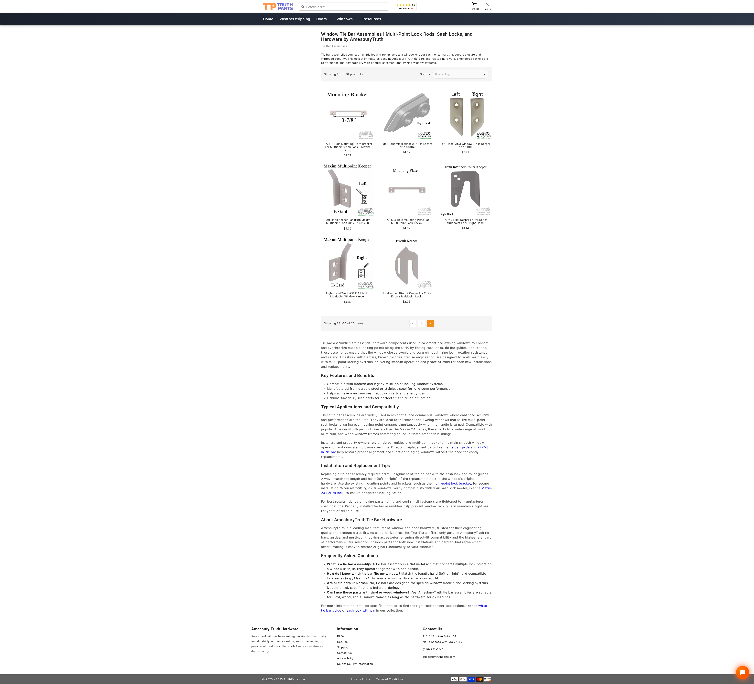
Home (268, 19)
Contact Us (344, 652)
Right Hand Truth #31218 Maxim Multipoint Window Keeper (347, 295)
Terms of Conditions (390, 679)
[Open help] (742, 672)
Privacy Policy (360, 679)
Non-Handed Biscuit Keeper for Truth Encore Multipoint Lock (406, 295)
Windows (345, 19)
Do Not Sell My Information (355, 663)
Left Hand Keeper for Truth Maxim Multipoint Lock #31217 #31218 (347, 221)
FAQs (340, 636)
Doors (321, 19)
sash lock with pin (361, 610)
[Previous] (412, 323)
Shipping (343, 647)
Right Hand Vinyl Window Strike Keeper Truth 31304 (406, 145)
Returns (342, 641)
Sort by (425, 74)
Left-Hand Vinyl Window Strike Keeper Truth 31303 (465, 145)
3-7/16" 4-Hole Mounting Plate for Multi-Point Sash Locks (406, 221)
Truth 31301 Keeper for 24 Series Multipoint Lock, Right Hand (465, 221)
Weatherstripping (295, 19)
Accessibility (345, 658)
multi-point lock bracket (452, 483)
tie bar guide (459, 447)
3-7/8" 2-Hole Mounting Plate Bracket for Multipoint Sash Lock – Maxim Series (347, 147)
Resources (371, 19)
